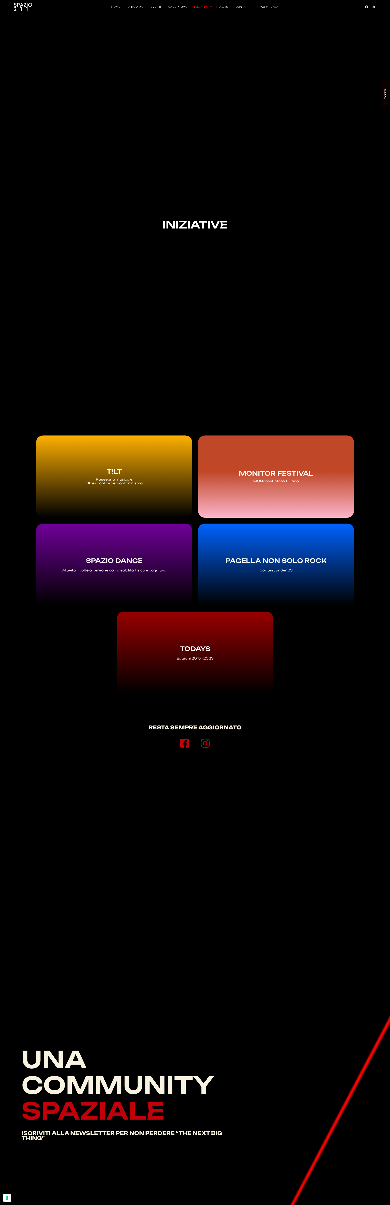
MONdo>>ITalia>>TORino (276, 481)
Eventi (156, 6)
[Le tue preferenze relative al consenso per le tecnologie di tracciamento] (7, 1198)
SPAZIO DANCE (114, 560)
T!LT (114, 471)
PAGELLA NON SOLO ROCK (275, 560)
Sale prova (177, 6)
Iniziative (201, 6)
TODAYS (195, 648)
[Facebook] (366, 7)
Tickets (222, 6)
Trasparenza (268, 6)
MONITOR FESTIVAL (276, 473)
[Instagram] (373, 7)
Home (115, 6)
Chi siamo (135, 6)
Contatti (243, 6)
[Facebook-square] (185, 743)
